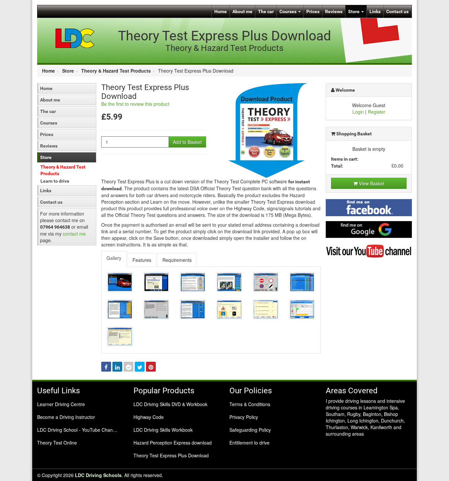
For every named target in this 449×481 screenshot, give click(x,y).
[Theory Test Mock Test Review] (265, 309)
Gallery (113, 258)
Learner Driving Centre (61, 404)
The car (266, 11)
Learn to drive (54, 181)
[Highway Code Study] (229, 282)
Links (375, 11)
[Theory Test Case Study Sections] (119, 309)
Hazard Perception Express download (172, 442)
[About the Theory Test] (156, 282)
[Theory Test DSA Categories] (302, 282)
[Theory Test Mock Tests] (192, 309)
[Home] (75, 37)
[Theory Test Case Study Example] (156, 309)
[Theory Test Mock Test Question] (229, 309)
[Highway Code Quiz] (265, 282)
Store (354, 11)
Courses (288, 11)
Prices (312, 11)
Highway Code (148, 417)
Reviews (334, 11)
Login (358, 111)
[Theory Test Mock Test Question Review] (119, 336)
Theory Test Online (57, 442)
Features (141, 260)
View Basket (371, 183)
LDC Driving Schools (98, 475)
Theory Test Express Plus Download (171, 455)
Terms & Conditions (249, 404)
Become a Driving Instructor (66, 417)
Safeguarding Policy (250, 429)
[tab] (114, 259)
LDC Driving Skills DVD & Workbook (170, 404)
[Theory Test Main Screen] (119, 282)
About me (242, 11)
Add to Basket (187, 142)
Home (220, 11)
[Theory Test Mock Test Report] (302, 309)
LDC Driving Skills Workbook (163, 429)
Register (376, 111)
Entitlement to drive (249, 442)
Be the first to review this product (135, 104)
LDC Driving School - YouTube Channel (78, 429)
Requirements (177, 260)
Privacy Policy (243, 417)
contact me (74, 233)
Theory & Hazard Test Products (116, 70)
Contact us (397, 11)
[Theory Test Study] (192, 282)
